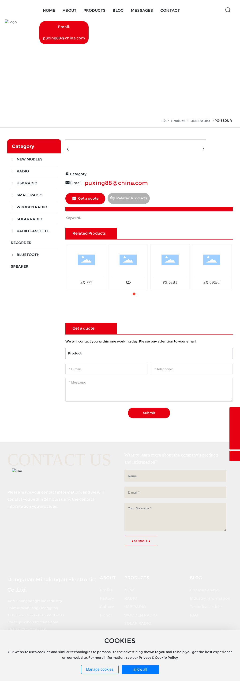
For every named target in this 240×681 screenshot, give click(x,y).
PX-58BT (170, 282)
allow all (140, 669)
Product (178, 121)
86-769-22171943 (30, 615)
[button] (126, 294)
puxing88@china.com (116, 182)
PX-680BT (211, 282)
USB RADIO (200, 121)
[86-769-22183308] (234, 423)
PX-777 (86, 282)
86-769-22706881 (31, 629)
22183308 (55, 615)
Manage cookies (99, 669)
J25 (128, 282)
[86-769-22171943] (234, 412)
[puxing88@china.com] (234, 433)
